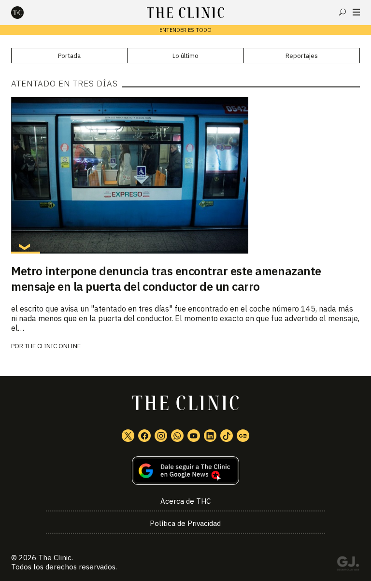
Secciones (356, 12)
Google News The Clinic (243, 435)
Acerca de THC (185, 501)
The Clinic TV (193, 435)
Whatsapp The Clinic (177, 435)
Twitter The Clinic (128, 435)
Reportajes (301, 56)
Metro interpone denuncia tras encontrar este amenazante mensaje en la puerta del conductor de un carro (166, 278)
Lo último (185, 56)
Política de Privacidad (185, 523)
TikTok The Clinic (226, 435)
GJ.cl (348, 565)
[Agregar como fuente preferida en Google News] (185, 470)
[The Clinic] (25, 12)
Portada (69, 56)
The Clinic (54, 557)
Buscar (342, 12)
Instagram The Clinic (161, 435)
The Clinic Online (53, 346)
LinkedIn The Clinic (210, 435)
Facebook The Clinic (144, 435)
